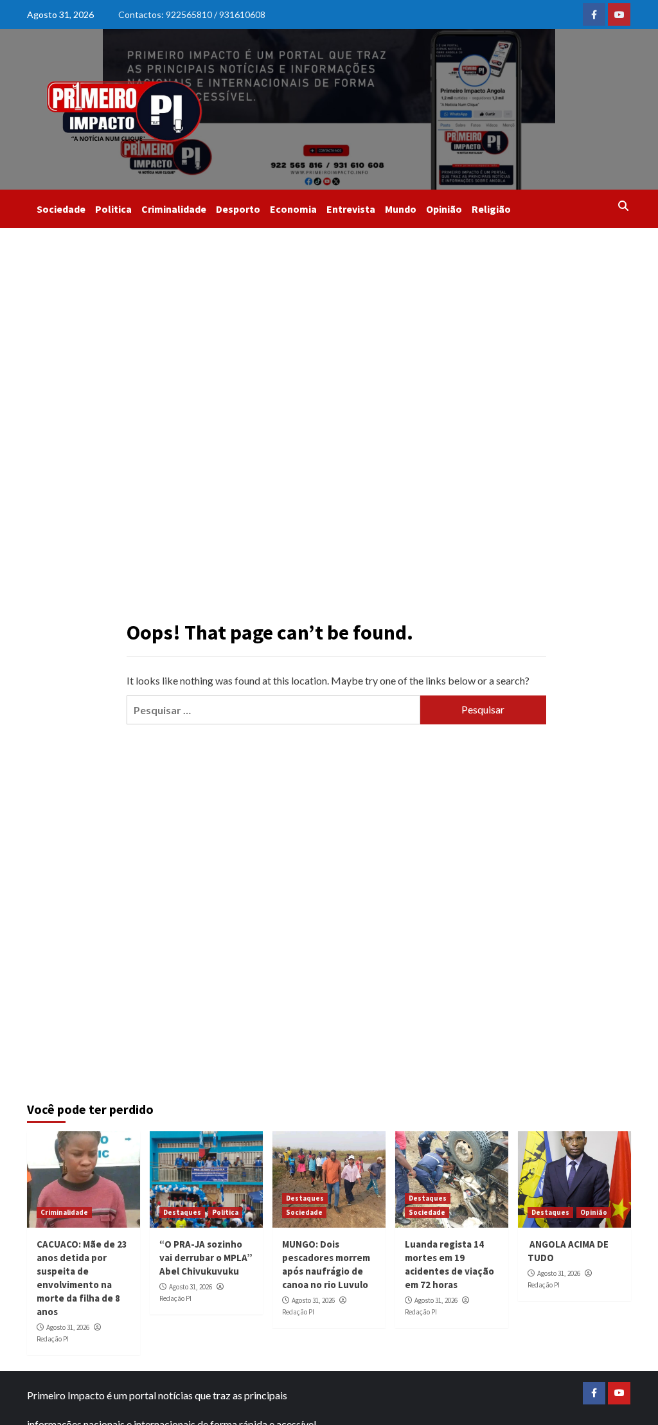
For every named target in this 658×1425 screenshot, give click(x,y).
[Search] (623, 205)
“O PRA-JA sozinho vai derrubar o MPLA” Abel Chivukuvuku (206, 1257)
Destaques (182, 1212)
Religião (491, 208)
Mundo (400, 208)
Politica (113, 208)
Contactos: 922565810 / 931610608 (191, 14)
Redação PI (53, 1338)
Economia (293, 208)
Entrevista (350, 208)
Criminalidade (173, 208)
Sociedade (61, 208)
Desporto (238, 208)
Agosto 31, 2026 (67, 1327)
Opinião (444, 208)
